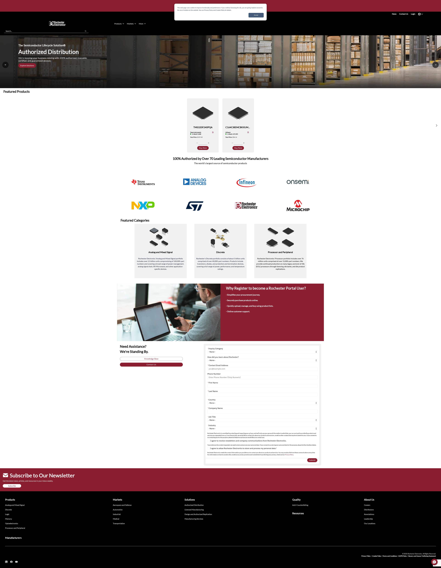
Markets (130, 24)
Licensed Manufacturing (194, 509)
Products (118, 24)
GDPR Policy (403, 556)
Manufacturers (13, 537)
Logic (7, 514)
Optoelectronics (11, 523)
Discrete (8, 509)
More (141, 24)
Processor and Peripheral (15, 528)
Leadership (368, 519)
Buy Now (203, 148)
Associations (369, 514)
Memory (8, 519)
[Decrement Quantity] (197, 143)
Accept (256, 15)
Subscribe (12, 486)
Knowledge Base (151, 359)
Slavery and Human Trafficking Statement (422, 556)
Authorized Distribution (194, 505)
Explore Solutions (27, 65)
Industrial (117, 514)
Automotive (117, 509)
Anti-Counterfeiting (300, 505)
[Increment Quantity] (208, 143)
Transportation (119, 523)
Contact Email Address (218, 365)
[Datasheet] (213, 133)
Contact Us (403, 14)
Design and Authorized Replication (198, 514)
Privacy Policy (289, 455)
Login (413, 14)
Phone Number (214, 374)
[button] (434, 562)
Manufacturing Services (194, 519)
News (394, 14)
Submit (312, 460)
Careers (367, 505)
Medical (116, 519)
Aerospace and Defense (122, 505)
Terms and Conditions (390, 556)
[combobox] (42, 31)
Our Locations (369, 523)
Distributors (369, 509)
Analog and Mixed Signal (15, 505)
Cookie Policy (376, 556)
